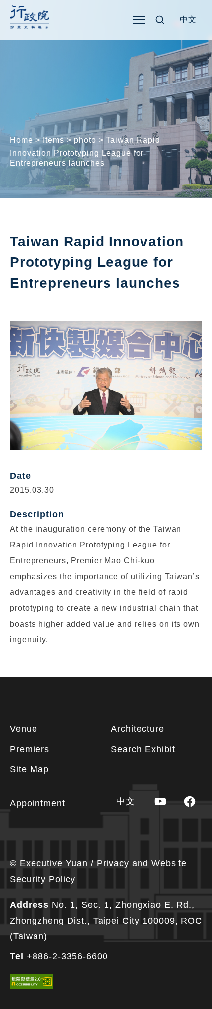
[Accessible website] (31, 981)
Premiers (29, 749)
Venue (23, 729)
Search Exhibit (143, 749)
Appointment (37, 803)
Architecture (137, 729)
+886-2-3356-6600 (67, 956)
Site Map (29, 769)
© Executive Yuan (49, 863)
